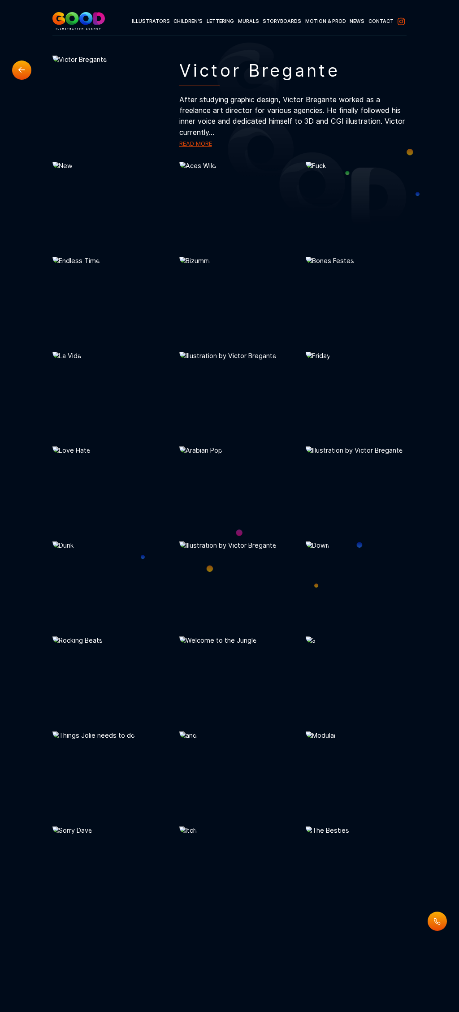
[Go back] (21, 70)
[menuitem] (151, 21)
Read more (195, 143)
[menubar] (268, 21)
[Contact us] (437, 921)
